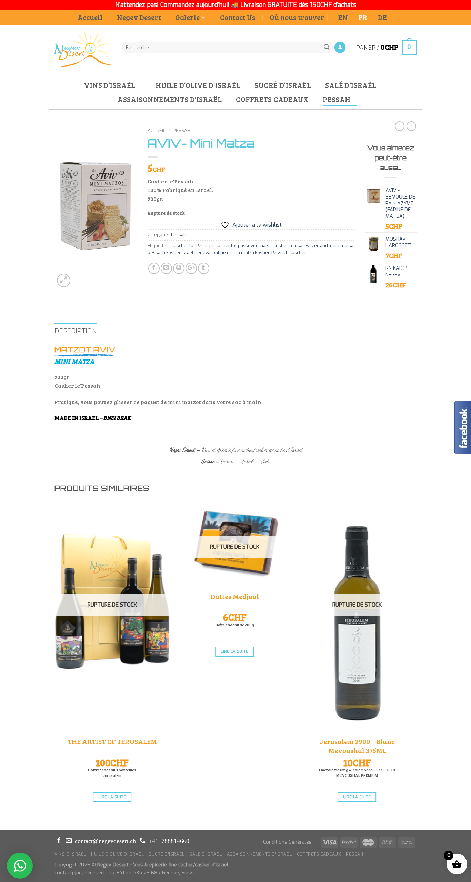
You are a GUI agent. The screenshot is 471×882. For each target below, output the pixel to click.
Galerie (187, 17)
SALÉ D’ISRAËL (350, 85)
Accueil (90, 17)
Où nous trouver (297, 17)
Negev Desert (139, 17)
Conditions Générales (287, 842)
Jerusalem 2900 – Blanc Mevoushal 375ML (357, 746)
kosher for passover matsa (244, 246)
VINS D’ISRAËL (109, 85)
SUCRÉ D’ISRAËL (282, 85)
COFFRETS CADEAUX (272, 99)
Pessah (181, 130)
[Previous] (55, 665)
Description (75, 331)
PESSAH (337, 99)
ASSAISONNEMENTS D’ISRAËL (170, 99)
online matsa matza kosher (240, 252)
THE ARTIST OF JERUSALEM (112, 741)
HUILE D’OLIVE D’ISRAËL (198, 85)
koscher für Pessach (192, 246)
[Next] (414, 665)
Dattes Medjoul (235, 596)
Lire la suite (112, 797)
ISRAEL (89, 417)
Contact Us (237, 17)
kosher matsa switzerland (301, 246)
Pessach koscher (288, 252)
